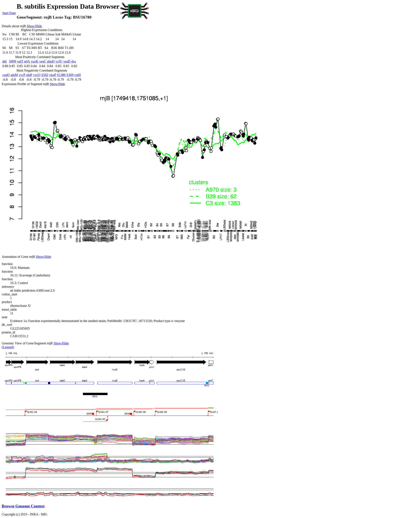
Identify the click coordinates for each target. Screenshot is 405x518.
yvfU (58, 61)
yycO (36, 75)
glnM (14, 75)
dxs (73, 61)
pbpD (51, 61)
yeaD (66, 61)
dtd (4, 61)
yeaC (42, 61)
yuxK (34, 61)
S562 (44, 75)
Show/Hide (34, 26)
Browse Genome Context (23, 506)
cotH (77, 75)
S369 (69, 75)
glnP (29, 75)
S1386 (61, 75)
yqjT (20, 61)
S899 (12, 61)
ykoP (52, 75)
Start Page (9, 13)
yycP (22, 75)
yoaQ (6, 75)
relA (27, 61)
